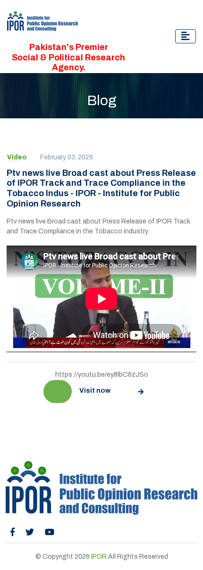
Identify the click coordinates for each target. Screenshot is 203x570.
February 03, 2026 (66, 157)
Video (17, 157)
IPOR (99, 556)
